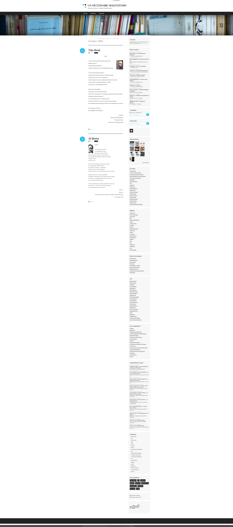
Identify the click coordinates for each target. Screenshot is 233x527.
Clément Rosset (133, 202)
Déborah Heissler (133, 200)
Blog (132, 442)
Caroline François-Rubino (135, 318)
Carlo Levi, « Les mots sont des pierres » (139, 70)
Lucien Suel (132, 185)
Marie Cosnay (132, 190)
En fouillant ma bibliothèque (136, 449)
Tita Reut (94, 50)
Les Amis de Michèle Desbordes (136, 204)
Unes (131, 242)
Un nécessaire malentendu (107, 5)
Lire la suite (144, 43)
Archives (93, 13)
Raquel (131, 312)
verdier (137, 488)
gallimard (132, 483)
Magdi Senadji (132, 288)
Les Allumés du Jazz (133, 260)
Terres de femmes (133, 339)
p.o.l (138, 480)
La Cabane (132, 225)
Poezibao (132, 328)
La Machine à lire (133, 354)
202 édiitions (132, 246)
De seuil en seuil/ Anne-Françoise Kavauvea (138, 347)
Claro (131, 183)
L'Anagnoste (132, 353)
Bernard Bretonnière (134, 385)
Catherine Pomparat (134, 192)
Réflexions (133, 465)
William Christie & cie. (134, 269)
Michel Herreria (133, 282)
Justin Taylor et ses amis (134, 267)
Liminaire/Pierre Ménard (135, 342)
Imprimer (91, 129)
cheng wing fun (133, 480)
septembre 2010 (101, 38)
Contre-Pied (132, 230)
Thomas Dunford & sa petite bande (137, 270)
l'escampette (140, 486)
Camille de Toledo (133, 195)
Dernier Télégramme (134, 214)
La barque (132, 239)
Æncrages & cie (133, 237)
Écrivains (133, 445)
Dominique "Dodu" (134, 366)
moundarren (137, 483)
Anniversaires (134, 436)
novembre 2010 (116, 38)
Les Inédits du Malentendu (136, 456)
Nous (131, 241)
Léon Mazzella (133, 392)
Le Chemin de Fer (133, 235)
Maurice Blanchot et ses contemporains (138, 176)
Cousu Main (132, 234)
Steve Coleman (133, 262)
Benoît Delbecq (133, 258)
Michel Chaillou (133, 171)
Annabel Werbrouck (134, 311)
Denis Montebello (133, 188)
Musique (132, 462)
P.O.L (131, 218)
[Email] (131, 130)
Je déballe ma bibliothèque (136, 453)
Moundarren (132, 244)
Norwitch (131, 340)
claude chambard (145, 483)
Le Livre (131, 356)
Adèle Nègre (132, 314)
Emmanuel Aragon (133, 305)
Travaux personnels (135, 469)
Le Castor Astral (133, 223)
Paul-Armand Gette (134, 302)
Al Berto (93, 138)
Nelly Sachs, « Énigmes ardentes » (138, 75)
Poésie (132, 464)
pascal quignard (133, 486)
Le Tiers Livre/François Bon (135, 172)
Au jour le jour (134, 440)
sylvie (131, 425)
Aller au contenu (4, 2)
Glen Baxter (132, 284)
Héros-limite (132, 216)
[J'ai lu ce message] (231, 525)
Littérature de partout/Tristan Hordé (137, 351)
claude (131, 420)
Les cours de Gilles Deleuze (135, 178)
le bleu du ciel (132, 213)
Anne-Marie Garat (133, 181)
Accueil (85, 13)
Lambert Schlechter (133, 199)
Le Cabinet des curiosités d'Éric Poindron (138, 344)
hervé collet (132, 488)
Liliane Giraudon (133, 197)
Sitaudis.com (132, 330)
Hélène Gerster (133, 295)
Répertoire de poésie (134, 335)
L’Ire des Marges (133, 249)
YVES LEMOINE (133, 372)
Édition (132, 447)
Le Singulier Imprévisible (136, 454)
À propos (101, 13)
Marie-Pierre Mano (134, 291)
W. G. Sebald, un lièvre (140, 420)
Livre (132, 458)
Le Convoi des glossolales (135, 349)
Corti (131, 248)
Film (132, 451)
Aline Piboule (132, 272)
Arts (132, 438)
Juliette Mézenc (133, 193)
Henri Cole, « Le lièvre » (135, 85)
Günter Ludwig (133, 304)
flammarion (143, 480)
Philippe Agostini (133, 316)
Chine (132, 443)
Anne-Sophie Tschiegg (134, 297)
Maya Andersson (133, 290)
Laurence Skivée (133, 300)
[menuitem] (86, 13)
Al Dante (131, 227)
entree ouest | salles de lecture (136, 337)
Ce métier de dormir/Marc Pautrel (136, 174)
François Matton (133, 286)
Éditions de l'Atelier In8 (134, 220)
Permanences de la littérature (136, 331)
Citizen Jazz (132, 263)
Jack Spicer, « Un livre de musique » (138, 66)
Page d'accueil (108, 38)
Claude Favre (132, 186)
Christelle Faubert (133, 298)
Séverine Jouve (133, 379)
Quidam (131, 232)
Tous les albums (145, 162)
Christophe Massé (133, 293)
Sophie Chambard (134, 467)
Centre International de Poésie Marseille (138, 333)
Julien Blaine (132, 179)
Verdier (131, 221)
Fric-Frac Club (132, 346)
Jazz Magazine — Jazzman (135, 265)
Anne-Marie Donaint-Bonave (136, 319)
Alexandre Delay (133, 281)
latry (131, 406)
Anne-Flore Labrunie (134, 309)
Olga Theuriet (132, 307)
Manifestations (134, 460)
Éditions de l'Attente (134, 228)
